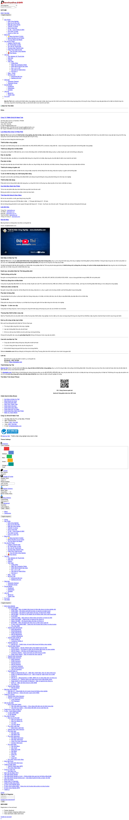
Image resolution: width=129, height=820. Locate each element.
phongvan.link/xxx (16, 578)
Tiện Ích (6, 556)
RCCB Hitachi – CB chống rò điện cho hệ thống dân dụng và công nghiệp (33, 649)
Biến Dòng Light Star (17, 728)
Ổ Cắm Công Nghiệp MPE (12, 784)
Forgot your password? (8, 800)
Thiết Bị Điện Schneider (15, 656)
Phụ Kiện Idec (12, 731)
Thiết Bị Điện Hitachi (14, 646)
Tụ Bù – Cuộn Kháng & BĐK (16, 531)
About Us (10, 595)
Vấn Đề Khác (5, 220)
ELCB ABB (14, 616)
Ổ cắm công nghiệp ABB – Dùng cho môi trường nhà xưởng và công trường (33, 624)
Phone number (5, 481)
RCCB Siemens (16, 663)
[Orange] (10, 460)
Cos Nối (13, 723)
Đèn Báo (13, 753)
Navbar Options (8, 488)
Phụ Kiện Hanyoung (14, 736)
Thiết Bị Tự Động (13, 528)
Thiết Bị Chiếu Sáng (10, 764)
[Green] (9, 456)
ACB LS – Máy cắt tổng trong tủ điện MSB (24, 683)
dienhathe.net (13, 215)
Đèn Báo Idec (15, 733)
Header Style (5, 478)
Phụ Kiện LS (15, 684)
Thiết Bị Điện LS (12, 671)
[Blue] (11, 452)
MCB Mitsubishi (16, 629)
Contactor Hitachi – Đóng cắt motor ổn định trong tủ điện (28, 653)
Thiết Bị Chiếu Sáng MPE (15, 766)
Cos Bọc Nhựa (15, 724)
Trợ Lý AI (7, 598)
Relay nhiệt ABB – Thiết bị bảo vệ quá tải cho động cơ (27, 619)
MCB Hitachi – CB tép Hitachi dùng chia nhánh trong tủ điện (29, 648)
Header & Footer (8, 476)
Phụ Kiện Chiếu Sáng (14, 768)
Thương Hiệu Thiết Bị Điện (15, 549)
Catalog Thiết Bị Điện (14, 544)
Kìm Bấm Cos (12, 771)
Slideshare (11, 590)
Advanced (6, 503)
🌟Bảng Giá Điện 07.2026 (15, 538)
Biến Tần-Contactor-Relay (19, 566)
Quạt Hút (14, 758)
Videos (10, 561)
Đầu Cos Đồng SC (16, 719)
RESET (7, 508)
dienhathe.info (16, 216)
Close (2, 792)
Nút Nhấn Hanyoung (17, 738)
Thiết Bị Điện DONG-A (14, 638)
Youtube (10, 591)
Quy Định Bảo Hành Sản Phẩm (10, 186)
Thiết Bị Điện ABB (13, 608)
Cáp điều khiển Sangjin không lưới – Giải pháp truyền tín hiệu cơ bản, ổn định (27, 778)
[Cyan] (11, 464)
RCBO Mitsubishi (16, 633)
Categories (7, 513)
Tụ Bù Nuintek (12, 714)
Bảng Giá (7, 536)
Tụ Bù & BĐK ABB (13, 713)
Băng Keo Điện (15, 749)
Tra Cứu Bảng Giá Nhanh (15, 541)
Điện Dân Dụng (8, 761)
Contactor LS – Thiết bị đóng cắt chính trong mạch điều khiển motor (31, 679)
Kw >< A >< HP (15, 569)
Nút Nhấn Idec (15, 734)
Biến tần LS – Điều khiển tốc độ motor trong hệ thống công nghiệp (27, 691)
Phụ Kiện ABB (15, 626)
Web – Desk (11, 575)
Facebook (11, 588)
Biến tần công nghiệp (14, 526)
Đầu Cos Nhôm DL (17, 721)
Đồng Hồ (14, 754)
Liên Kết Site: (5, 207)
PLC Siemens (15, 701)
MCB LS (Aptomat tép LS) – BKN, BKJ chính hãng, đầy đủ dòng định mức (33, 673)
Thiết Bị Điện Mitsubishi (15, 628)
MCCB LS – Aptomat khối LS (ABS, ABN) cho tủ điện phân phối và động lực (34, 678)
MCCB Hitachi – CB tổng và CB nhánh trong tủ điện (26, 651)
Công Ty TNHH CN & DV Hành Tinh (12, 117)
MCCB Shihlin (15, 688)
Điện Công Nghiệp (13, 523)
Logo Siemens (15, 699)
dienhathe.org (11, 210)
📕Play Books (12, 554)
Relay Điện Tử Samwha (11, 781)
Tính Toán (11, 563)
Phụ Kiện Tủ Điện (13, 533)
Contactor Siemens (17, 666)
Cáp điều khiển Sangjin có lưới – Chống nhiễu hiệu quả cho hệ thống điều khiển (27, 776)
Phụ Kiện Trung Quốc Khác (16, 759)
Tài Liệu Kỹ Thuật (9, 543)
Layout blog (4, 499)
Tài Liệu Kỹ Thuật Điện (14, 548)
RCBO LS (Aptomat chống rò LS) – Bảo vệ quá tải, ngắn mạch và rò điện (33, 674)
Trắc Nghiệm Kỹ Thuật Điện (16, 558)
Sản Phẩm (7, 521)
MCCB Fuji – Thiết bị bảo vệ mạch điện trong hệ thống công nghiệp (31, 644)
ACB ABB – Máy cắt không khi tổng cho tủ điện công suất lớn (29, 623)
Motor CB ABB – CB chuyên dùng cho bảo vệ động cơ (27, 621)
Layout (5, 471)
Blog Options (7, 498)
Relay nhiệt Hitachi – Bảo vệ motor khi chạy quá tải (26, 654)
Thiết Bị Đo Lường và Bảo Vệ (13, 709)
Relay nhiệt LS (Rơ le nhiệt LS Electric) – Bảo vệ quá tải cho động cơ (32, 681)
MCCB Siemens (16, 664)
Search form (4, 485)
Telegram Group (12, 585)
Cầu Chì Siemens (16, 669)
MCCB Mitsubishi (16, 634)
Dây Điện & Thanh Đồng (18, 571)
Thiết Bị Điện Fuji (13, 643)
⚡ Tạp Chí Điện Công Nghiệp (17, 553)
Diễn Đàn (7, 581)
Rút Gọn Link (11, 576)
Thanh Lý (7, 789)
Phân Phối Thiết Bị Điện (15, 551)
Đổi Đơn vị (14, 573)
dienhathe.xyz (10, 212)
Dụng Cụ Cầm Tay (13, 534)
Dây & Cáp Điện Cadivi (14, 704)
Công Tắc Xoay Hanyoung (19, 741)
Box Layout (4, 472)
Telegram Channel (13, 583)
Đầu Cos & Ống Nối (13, 524)
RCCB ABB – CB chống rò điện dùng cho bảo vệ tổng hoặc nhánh (30, 613)
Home (6, 519)
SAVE (2, 508)
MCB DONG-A (15, 639)
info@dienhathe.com (15, 426)
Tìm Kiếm (7, 600)
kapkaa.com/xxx (16, 580)
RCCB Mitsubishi (16, 631)
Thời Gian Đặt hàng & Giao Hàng (11, 195)
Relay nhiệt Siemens (17, 668)
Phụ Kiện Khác (12, 744)
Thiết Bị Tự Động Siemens (16, 698)
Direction (3, 505)
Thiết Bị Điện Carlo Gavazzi (16, 696)
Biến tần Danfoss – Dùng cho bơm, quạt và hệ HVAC (23, 693)
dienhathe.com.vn (11, 213)
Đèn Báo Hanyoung (17, 739)
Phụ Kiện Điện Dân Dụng (15, 763)
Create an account (6, 817)
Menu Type (4, 490)
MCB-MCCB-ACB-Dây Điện (19, 568)
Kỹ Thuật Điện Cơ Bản (14, 546)
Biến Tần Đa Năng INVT (11, 773)
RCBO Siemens (16, 661)
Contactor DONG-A (17, 641)
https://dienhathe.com (15, 362)
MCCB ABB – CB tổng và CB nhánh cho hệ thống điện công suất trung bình (33, 614)
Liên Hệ (6, 593)
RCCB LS (14, 676)
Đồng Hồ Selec (8, 779)
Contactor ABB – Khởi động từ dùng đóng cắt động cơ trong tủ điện (31, 618)
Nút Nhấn (14, 751)
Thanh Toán (11, 596)
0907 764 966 (5, 13)
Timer (13, 756)
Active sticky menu (6, 494)
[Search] (15, 7)
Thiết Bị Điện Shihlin (14, 686)
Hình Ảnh (10, 559)
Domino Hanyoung (16, 743)
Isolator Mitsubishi (17, 636)
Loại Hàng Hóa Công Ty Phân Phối (12, 132)
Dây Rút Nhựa (15, 746)
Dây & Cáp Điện (12, 529)
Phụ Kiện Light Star (13, 726)
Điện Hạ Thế (6, 436)
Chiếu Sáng (14, 564)
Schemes (5, 444)
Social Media (8, 586)
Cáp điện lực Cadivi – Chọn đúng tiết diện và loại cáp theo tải (30, 708)
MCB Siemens (15, 659)
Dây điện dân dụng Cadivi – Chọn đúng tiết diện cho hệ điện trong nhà (32, 706)
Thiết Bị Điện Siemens (14, 658)
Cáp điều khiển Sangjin (11, 774)
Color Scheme (5, 445)
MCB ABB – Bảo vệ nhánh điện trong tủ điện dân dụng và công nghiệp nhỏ (33, 609)
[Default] (6, 448)
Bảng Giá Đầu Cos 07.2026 (16, 539)
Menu (6, 511)
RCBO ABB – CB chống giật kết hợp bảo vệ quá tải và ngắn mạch (30, 611)
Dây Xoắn (14, 748)
